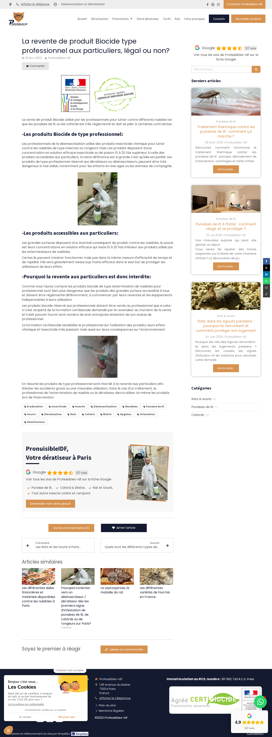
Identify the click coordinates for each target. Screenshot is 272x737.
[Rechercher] (256, 69)
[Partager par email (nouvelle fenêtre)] (266, 287)
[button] (260, 701)
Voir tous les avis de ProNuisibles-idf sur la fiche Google (68, 479)
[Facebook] (207, 5)
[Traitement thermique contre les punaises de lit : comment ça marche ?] (225, 102)
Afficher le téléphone (35, 4)
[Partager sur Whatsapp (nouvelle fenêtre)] (266, 281)
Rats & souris (201, 399)
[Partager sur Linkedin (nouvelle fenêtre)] (266, 274)
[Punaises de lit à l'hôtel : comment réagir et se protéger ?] (225, 199)
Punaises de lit (202, 407)
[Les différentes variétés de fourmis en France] (156, 576)
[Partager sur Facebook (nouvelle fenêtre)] (266, 261)
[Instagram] (218, 5)
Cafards (197, 415)
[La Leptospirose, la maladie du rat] (117, 576)
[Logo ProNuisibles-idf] (18, 24)
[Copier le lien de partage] (266, 294)
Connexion (255, 733)
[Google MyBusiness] (212, 5)
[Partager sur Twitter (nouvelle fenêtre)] (266, 268)
